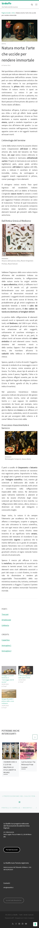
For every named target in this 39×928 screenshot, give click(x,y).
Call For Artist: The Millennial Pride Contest (28, 764)
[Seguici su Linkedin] (22, 923)
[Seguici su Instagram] (16, 923)
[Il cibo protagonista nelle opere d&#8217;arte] (25, 670)
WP (13, 918)
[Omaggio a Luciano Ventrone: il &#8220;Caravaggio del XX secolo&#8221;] (9, 670)
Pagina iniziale (6, 13)
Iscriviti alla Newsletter (14, 900)
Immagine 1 (6, 645)
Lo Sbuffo (14, 915)
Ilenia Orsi (7, 65)
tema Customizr (29, 918)
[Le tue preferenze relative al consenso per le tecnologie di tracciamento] (35, 924)
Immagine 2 (6, 651)
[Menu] (36, 4)
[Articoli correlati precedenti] (29, 737)
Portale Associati (12, 850)
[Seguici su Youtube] (26, 923)
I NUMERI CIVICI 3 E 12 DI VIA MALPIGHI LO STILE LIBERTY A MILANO (10, 767)
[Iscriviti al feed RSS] (13, 923)
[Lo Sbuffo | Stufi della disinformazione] (6, 3)
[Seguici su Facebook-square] (19, 923)
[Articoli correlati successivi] (34, 737)
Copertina (6, 640)
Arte (13, 13)
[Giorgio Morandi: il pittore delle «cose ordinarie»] (9, 693)
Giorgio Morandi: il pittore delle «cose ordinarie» (8, 701)
